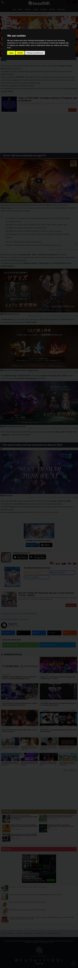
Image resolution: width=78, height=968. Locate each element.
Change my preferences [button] (35, 53)
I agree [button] (11, 53)
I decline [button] (20, 53)
